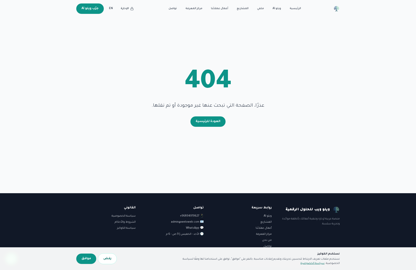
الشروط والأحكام (125, 222)
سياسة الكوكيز (126, 228)
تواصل (173, 8)
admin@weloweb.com (185, 222)
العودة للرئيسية (208, 121)
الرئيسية (295, 8)
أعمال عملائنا (219, 8)
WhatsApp (192, 228)
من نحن (267, 240)
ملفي (260, 8)
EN (111, 8)
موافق (86, 258)
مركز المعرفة (193, 8)
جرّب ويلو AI (90, 8)
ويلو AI (277, 8)
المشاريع (243, 8)
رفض (107, 258)
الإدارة (125, 8)
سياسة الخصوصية (124, 216)
